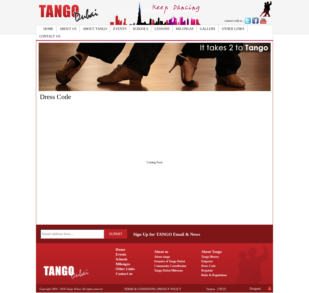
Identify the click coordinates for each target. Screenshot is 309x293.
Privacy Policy (169, 289)
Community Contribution (170, 266)
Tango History (210, 256)
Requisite (207, 270)
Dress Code (208, 266)
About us (68, 29)
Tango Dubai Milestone (168, 270)
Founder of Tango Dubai (169, 261)
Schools (140, 29)
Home (48, 29)
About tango (162, 256)
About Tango (95, 29)
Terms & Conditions (139, 289)
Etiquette (207, 261)
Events (119, 29)
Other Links (233, 29)
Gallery (208, 29)
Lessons (161, 29)
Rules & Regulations (214, 275)
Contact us (49, 36)
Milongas (185, 29)
